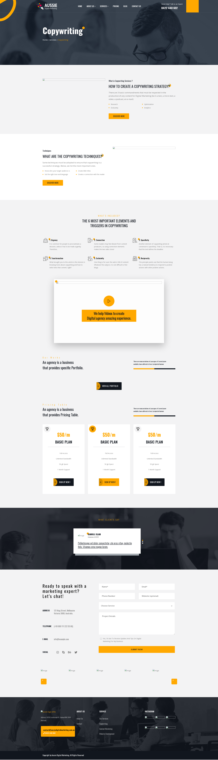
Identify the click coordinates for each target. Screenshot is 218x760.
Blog (125, 6)
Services (103, 6)
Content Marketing (105, 728)
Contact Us (136, 6)
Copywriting (103, 723)
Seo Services (103, 718)
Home (80, 6)
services (52, 40)
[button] (109, 301)
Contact (79, 723)
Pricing (116, 6)
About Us (90, 6)
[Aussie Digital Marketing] (46, 6)
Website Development (106, 733)
